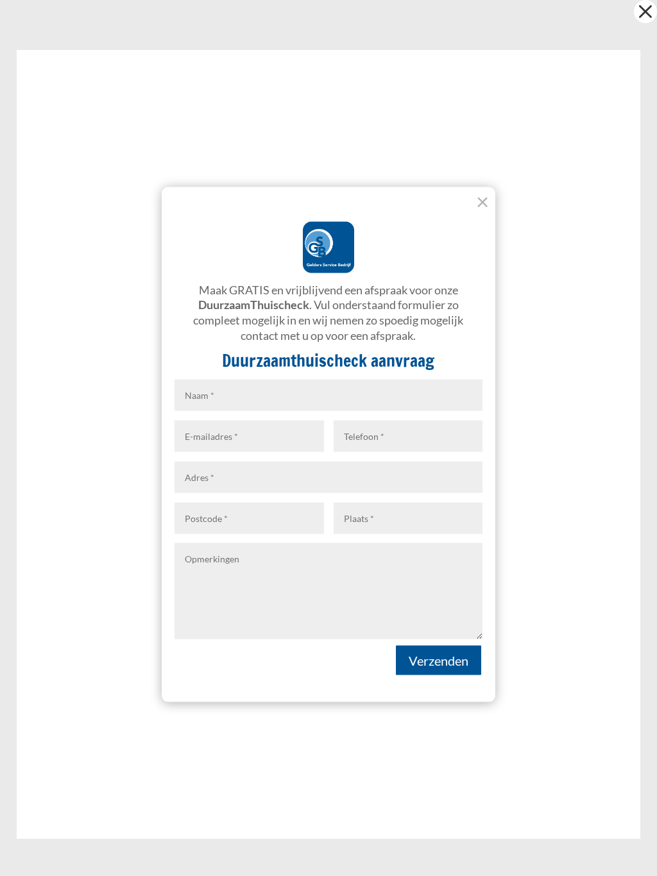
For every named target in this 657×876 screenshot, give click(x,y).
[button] (645, 11)
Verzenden (438, 660)
